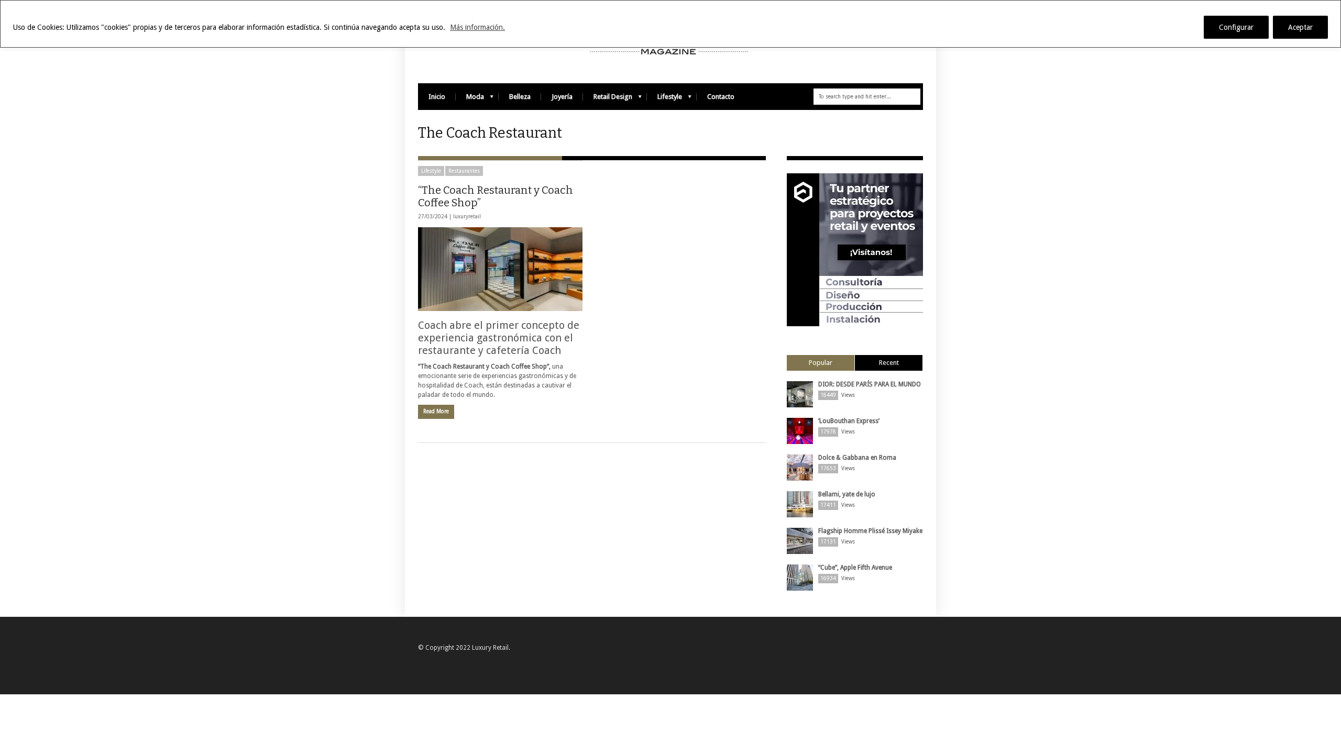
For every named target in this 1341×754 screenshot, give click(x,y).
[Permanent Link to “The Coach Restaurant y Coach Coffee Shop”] (500, 269)
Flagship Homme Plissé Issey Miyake (870, 531)
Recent (889, 363)
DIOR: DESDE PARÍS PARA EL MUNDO (869, 384)
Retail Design (607, 99)
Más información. (477, 27)
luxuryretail (467, 216)
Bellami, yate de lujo (846, 494)
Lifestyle (664, 99)
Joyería (562, 97)
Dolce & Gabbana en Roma (857, 457)
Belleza (520, 97)
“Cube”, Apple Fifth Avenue (855, 567)
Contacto (720, 97)
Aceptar (1300, 27)
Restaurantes (464, 171)
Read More (436, 411)
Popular (820, 363)
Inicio (436, 97)
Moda (470, 99)
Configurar (1236, 27)
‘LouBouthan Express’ (849, 421)
